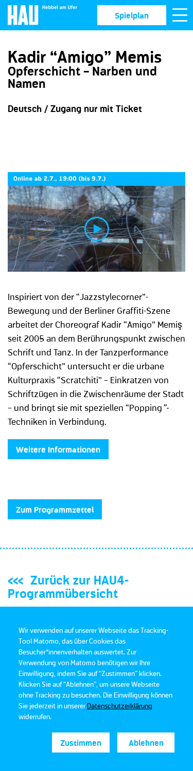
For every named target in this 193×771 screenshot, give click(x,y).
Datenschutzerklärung (119, 706)
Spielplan (132, 15)
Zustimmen (80, 742)
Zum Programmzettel (55, 509)
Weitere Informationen (58, 449)
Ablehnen (146, 742)
